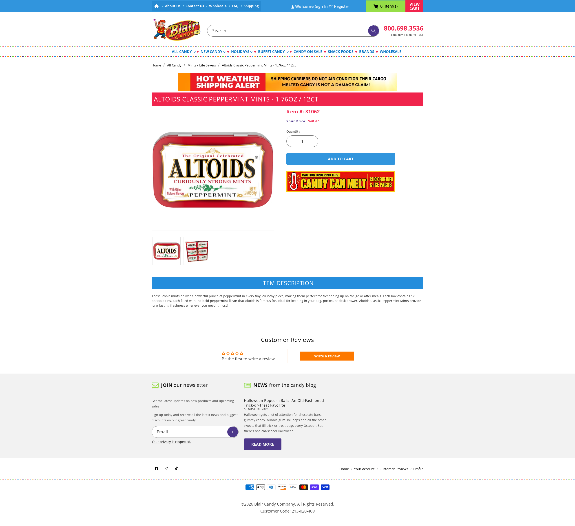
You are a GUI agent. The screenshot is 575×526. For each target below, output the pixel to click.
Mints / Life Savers (202, 65)
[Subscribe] (232, 432)
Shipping (251, 6)
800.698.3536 (403, 28)
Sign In (321, 6)
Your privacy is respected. (171, 441)
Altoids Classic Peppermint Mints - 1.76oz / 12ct (259, 65)
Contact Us (195, 6)
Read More (262, 444)
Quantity (293, 131)
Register (341, 6)
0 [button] (381, 6)
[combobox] (293, 30)
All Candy (174, 65)
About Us (172, 6)
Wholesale (218, 6)
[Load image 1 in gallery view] (167, 251)
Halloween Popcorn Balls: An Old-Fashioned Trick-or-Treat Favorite (284, 402)
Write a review (327, 356)
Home (156, 65)
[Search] (373, 30)
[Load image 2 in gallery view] (197, 251)
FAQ (235, 6)
